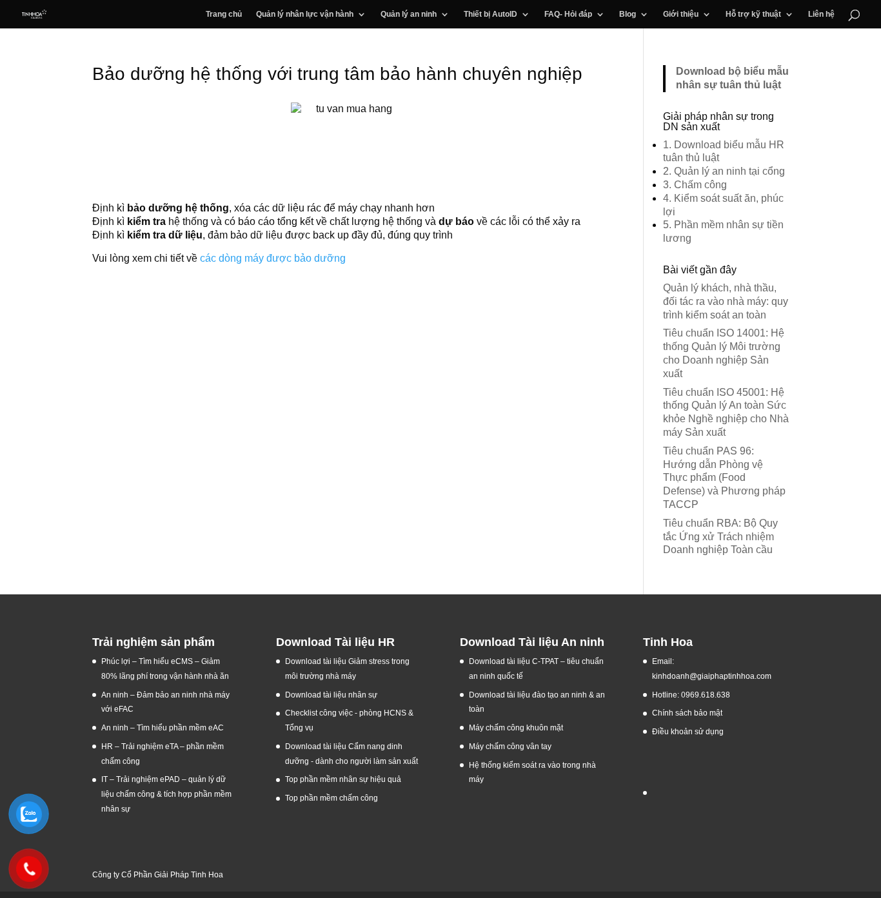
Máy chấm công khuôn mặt (516, 727)
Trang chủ (224, 14)
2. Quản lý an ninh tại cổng (724, 171)
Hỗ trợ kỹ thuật (753, 14)
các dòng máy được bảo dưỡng (273, 258)
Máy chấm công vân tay (510, 746)
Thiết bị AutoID (490, 14)
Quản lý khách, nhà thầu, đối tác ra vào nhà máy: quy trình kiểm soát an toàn (725, 301)
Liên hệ (821, 14)
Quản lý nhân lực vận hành (304, 14)
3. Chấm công (695, 184)
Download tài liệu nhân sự (331, 694)
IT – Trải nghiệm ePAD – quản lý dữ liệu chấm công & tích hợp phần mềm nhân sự (166, 794)
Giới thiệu (680, 14)
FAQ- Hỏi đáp (568, 14)
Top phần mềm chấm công (331, 798)
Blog (627, 14)
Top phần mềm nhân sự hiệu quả (343, 779)
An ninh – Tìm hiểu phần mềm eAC (163, 727)
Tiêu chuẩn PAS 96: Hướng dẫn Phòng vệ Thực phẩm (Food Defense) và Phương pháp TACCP (724, 477)
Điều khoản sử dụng (688, 731)
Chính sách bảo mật (687, 712)
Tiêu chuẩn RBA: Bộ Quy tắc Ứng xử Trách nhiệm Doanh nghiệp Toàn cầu (720, 537)
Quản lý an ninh (409, 14)
